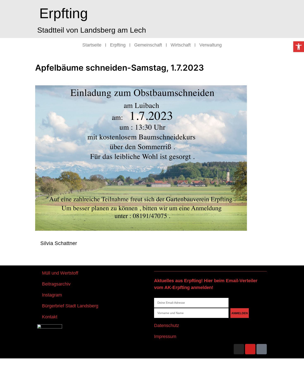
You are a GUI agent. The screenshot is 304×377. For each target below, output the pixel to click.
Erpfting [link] (63, 13)
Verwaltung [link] (210, 45)
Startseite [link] (91, 45)
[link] (298, 46)
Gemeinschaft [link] (148, 45)
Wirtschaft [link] (181, 45)
